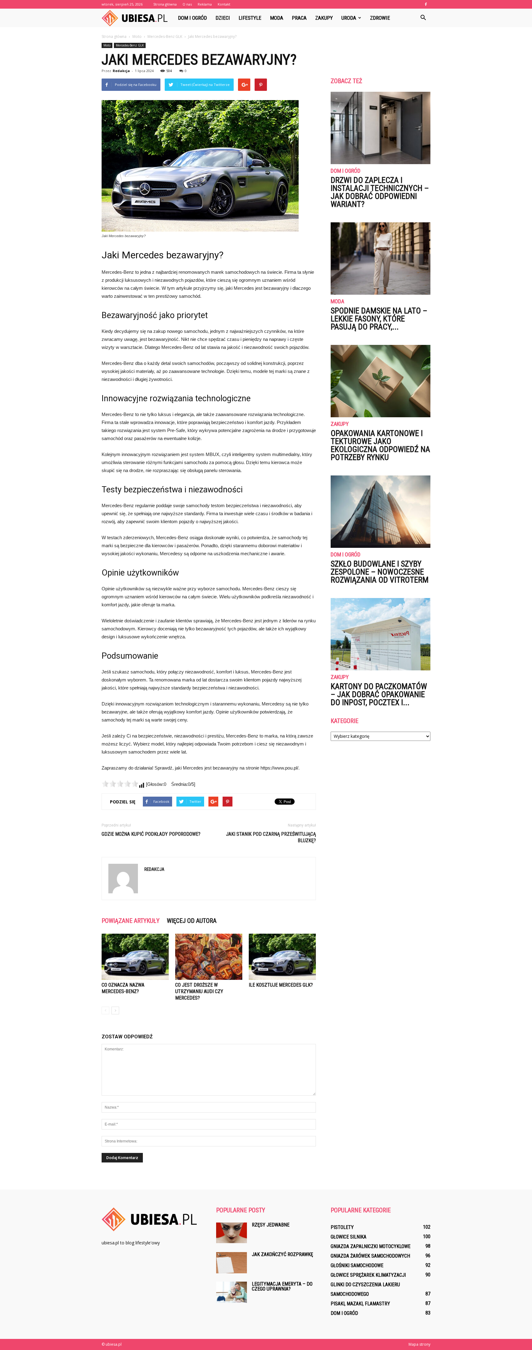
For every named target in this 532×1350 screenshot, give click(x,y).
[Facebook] (425, 4)
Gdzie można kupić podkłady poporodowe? (151, 834)
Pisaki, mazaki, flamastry (360, 1304)
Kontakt (224, 4)
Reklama (205, 4)
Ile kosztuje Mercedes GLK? (281, 985)
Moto (107, 45)
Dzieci (223, 18)
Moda (276, 18)
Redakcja (121, 70)
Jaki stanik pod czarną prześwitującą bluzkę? (271, 837)
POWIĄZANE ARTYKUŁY (130, 920)
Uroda (348, 18)
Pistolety (342, 1227)
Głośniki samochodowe (357, 1265)
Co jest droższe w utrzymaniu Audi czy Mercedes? (199, 991)
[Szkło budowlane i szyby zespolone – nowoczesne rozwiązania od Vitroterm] (380, 511)
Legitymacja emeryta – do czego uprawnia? (282, 1286)
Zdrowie (380, 18)
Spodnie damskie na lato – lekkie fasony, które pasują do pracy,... (379, 318)
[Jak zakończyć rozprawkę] (231, 1262)
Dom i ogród (192, 18)
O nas (187, 4)
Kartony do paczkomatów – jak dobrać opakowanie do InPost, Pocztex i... (379, 694)
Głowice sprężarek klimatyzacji (368, 1275)
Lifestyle (250, 18)
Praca (299, 18)
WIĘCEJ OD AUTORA (191, 920)
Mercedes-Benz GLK (130, 45)
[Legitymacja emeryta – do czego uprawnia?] (231, 1292)
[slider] (120, 783)
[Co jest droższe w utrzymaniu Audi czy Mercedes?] (208, 957)
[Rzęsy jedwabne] (231, 1233)
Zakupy (324, 18)
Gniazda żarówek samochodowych (370, 1256)
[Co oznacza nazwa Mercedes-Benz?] (135, 957)
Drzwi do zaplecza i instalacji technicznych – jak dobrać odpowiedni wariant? (380, 192)
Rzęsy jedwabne (270, 1225)
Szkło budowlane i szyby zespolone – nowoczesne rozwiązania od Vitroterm (380, 571)
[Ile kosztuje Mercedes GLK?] (282, 957)
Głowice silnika (348, 1237)
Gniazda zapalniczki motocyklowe (370, 1246)
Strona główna (165, 4)
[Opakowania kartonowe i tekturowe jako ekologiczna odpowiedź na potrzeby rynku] (380, 381)
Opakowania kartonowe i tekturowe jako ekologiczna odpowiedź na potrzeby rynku (380, 445)
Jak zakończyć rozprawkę (282, 1254)
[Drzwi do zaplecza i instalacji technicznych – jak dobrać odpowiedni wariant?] (380, 128)
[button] (423, 17)
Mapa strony (419, 1344)
